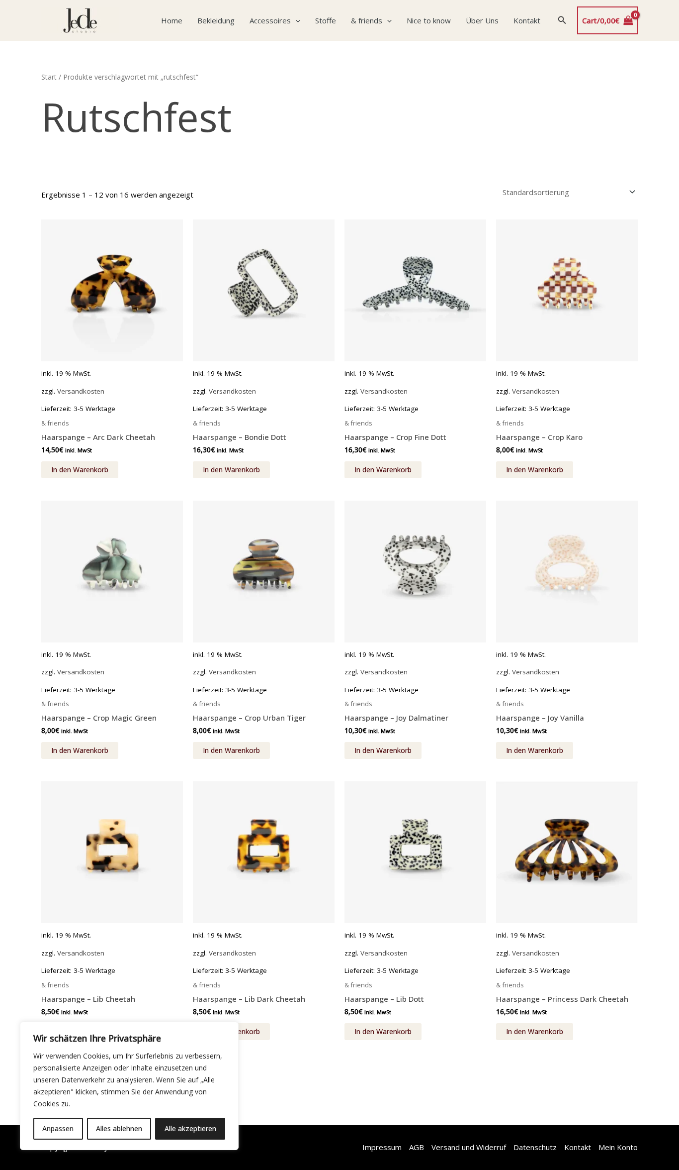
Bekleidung (216, 20)
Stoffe (325, 20)
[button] (295, 20)
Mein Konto (618, 1147)
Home (171, 20)
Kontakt (526, 20)
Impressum (382, 1147)
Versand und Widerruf (468, 1147)
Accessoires (270, 20)
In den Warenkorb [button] (79, 469)
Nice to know (429, 20)
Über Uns (482, 20)
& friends (366, 20)
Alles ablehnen (119, 1128)
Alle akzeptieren (190, 1128)
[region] (129, 1086)
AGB (416, 1147)
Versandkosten (80, 391)
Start (49, 77)
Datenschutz (535, 1147)
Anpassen (58, 1128)
